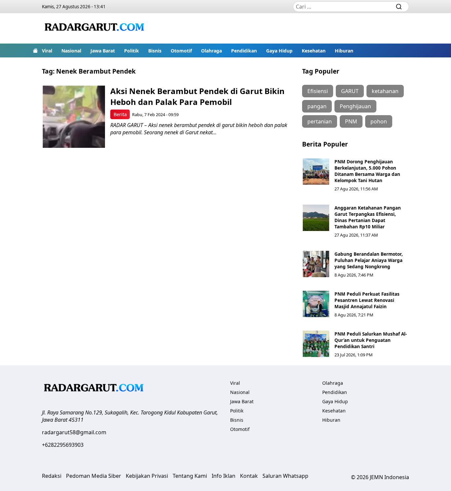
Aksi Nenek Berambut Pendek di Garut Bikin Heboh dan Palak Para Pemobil (197, 96)
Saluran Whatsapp (285, 475)
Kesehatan (314, 51)
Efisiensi (317, 91)
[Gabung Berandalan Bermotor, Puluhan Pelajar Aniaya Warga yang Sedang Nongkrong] (316, 264)
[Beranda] (35, 50)
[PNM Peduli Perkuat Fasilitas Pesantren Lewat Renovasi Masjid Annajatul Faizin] (316, 304)
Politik (131, 51)
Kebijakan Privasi (147, 475)
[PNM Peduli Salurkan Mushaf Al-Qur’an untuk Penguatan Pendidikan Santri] (316, 344)
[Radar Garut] (95, 28)
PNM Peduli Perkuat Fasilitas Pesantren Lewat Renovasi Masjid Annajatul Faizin (366, 300)
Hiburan (344, 51)
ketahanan (385, 91)
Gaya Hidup (279, 51)
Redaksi (51, 475)
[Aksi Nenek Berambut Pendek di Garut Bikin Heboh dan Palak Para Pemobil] (74, 116)
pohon (378, 121)
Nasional (71, 51)
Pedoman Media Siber (93, 475)
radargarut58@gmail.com (74, 432)
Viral (47, 51)
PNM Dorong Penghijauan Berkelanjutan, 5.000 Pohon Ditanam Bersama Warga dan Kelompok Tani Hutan (367, 170)
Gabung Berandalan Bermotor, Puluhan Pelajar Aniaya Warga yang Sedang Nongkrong (368, 260)
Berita (120, 114)
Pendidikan (244, 51)
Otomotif (181, 51)
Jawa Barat (102, 51)
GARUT (350, 91)
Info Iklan (223, 475)
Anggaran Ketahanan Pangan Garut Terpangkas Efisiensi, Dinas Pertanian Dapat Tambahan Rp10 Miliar (367, 217)
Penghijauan (355, 106)
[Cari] (398, 6)
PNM (351, 121)
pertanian (319, 121)
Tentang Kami (190, 475)
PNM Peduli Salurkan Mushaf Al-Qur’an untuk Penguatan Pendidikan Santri (370, 340)
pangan (317, 106)
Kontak (249, 475)
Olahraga (211, 51)
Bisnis (154, 51)
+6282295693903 (63, 444)
